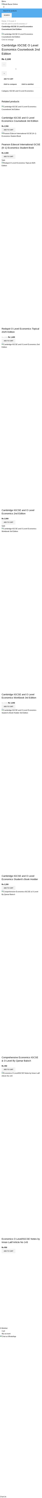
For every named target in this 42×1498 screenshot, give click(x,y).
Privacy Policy (7, 1294)
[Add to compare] (4, 113)
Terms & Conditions (9, 1302)
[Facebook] (4, 1275)
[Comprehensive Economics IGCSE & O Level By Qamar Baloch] (21, 970)
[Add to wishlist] (16, 113)
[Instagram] (10, 1275)
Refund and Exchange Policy (13, 1298)
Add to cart (8, 79)
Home (4, 21)
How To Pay (6, 1306)
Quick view (10, 113)
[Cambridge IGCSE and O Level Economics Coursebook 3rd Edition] (21, 108)
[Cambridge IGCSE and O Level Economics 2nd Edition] (21, 423)
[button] (8, 130)
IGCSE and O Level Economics (14, 24)
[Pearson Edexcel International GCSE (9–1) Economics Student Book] (21, 135)
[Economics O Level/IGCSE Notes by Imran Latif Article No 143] (21, 1152)
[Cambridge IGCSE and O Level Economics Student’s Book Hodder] (21, 789)
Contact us (6, 1319)
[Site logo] (10, 4)
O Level (11, 21)
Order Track (6, 1323)
